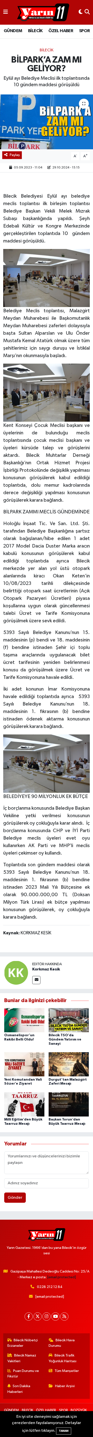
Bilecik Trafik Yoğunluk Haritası (62, 1358)
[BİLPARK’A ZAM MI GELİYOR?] (46, 121)
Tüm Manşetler (67, 1371)
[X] (37, 1316)
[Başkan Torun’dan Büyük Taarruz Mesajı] (69, 1104)
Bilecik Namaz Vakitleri (21, 1358)
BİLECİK (35, 31)
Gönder (15, 1198)
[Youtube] (55, 1316)
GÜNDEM (13, 31)
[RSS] (64, 1316)
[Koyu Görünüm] (81, 12)
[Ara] (87, 12)
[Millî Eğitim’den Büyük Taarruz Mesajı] (24, 1104)
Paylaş (15, 155)
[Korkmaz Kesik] (16, 972)
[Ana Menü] (5, 12)
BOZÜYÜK (79, 1410)
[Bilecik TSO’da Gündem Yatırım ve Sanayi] (69, 1020)
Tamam (63, 1431)
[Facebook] (29, 1316)
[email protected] (61, 1277)
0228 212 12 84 (49, 1287)
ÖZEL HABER (60, 31)
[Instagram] (46, 1316)
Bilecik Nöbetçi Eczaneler (22, 1343)
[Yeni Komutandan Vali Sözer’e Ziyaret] (24, 1064)
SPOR (84, 31)
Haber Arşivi (65, 1386)
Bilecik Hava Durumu (62, 1343)
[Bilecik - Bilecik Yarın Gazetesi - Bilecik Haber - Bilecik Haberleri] (43, 12)
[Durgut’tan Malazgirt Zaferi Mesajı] (69, 1064)
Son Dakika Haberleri (19, 1388)
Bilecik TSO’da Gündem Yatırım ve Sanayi (65, 1039)
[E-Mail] (36, 980)
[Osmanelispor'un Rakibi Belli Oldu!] (24, 1020)
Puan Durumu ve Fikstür (23, 1373)
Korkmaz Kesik (46, 969)
